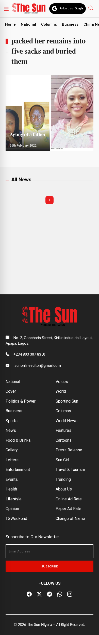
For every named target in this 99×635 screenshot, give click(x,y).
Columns (49, 24)
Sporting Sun (67, 401)
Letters (12, 459)
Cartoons (64, 440)
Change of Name (70, 518)
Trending (63, 479)
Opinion (12, 508)
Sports (12, 420)
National (28, 24)
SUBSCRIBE (49, 566)
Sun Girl (62, 459)
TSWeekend (16, 518)
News (11, 430)
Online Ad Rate (69, 499)
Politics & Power (21, 401)
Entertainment (18, 469)
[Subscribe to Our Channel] (49, 594)
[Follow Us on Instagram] (69, 594)
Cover (11, 391)
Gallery (12, 450)
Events (12, 479)
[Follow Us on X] (39, 594)
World (61, 391)
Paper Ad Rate (68, 508)
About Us (64, 489)
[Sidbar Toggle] (6, 9)
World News (66, 420)
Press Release (69, 450)
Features (63, 430)
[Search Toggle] (91, 8)
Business (70, 24)
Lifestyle (14, 499)
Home (10, 24)
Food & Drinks (18, 440)
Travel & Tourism (70, 469)
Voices (62, 381)
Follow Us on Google (71, 8)
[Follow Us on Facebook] (29, 594)
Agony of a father (28, 135)
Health (11, 489)
